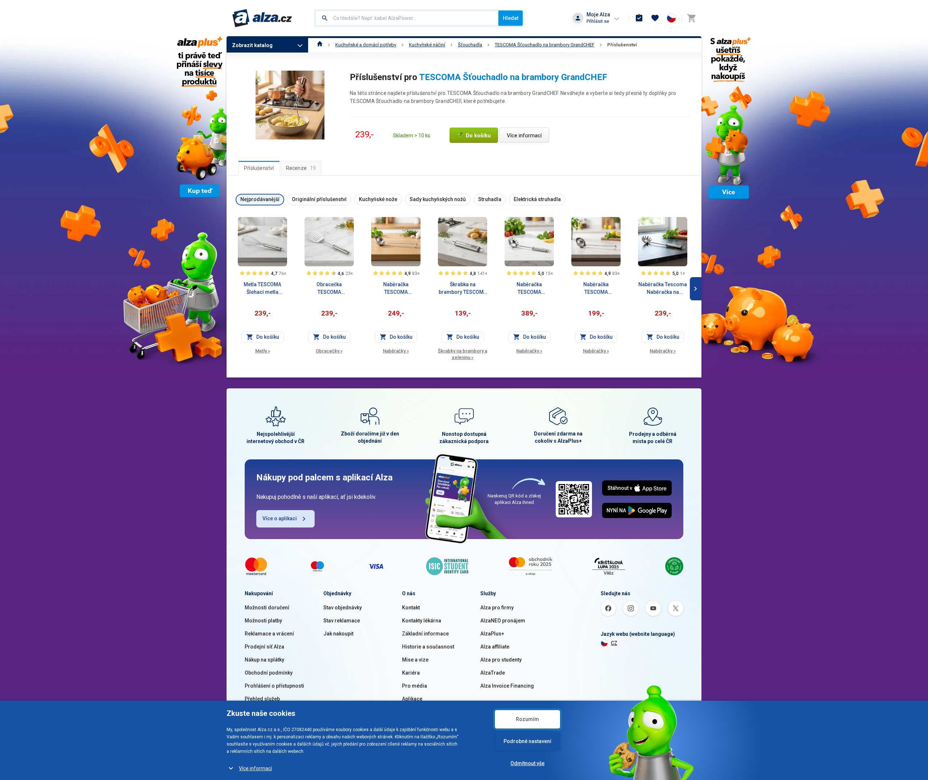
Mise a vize (415, 660)
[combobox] (406, 18)
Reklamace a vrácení (269, 634)
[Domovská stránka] (320, 45)
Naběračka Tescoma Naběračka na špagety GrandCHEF (662, 288)
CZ (614, 643)
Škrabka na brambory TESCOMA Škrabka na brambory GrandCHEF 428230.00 (463, 288)
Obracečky (329, 351)
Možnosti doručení (267, 607)
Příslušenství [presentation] (259, 168)
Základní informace (425, 634)
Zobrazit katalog (252, 45)
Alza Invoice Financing (507, 686)
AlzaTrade (492, 673)
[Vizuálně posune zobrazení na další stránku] (695, 288)
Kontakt (411, 607)
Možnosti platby (263, 620)
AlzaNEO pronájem (502, 620)
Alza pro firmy (497, 607)
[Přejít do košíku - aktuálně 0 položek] (691, 18)
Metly (262, 351)
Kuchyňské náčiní (427, 44)
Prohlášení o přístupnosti (274, 686)
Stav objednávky (342, 607)
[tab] (259, 168)
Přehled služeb (262, 699)
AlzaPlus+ (492, 634)
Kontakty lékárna (421, 620)
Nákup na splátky (264, 660)
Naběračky (396, 351)
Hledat (510, 18)
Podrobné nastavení (527, 741)
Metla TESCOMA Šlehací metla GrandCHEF (262, 288)
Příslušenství (622, 44)
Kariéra (411, 673)
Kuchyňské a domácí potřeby (365, 44)
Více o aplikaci (279, 518)
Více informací (255, 768)
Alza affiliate (494, 647)
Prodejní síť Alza (264, 647)
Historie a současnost (428, 647)
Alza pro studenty (501, 660)
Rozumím (527, 719)
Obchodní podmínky (269, 673)
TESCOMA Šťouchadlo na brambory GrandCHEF (544, 44)
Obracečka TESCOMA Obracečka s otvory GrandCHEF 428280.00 (329, 288)
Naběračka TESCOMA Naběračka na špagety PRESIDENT (529, 288)
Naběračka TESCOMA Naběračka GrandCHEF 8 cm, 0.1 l (596, 288)
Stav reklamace (341, 620)
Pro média (414, 686)
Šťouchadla (470, 44)
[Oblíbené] (655, 18)
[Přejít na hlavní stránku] (262, 18)
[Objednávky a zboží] (639, 18)
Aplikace (412, 699)
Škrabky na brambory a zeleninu (462, 354)
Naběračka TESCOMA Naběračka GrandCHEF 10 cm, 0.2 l (396, 288)
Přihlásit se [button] (598, 21)
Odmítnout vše (527, 763)
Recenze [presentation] (301, 168)
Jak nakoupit (338, 634)
